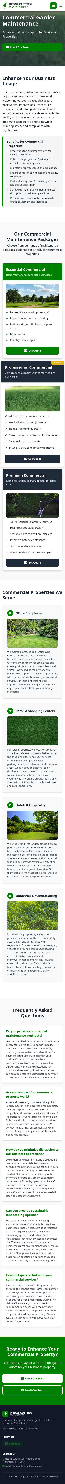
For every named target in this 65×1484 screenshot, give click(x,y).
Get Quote (34, 350)
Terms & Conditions (29, 1428)
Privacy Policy (9, 1428)
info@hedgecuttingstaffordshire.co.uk (25, 1466)
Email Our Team (19, 47)
